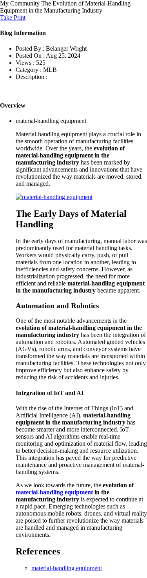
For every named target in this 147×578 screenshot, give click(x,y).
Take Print (12, 17)
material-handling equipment (54, 492)
